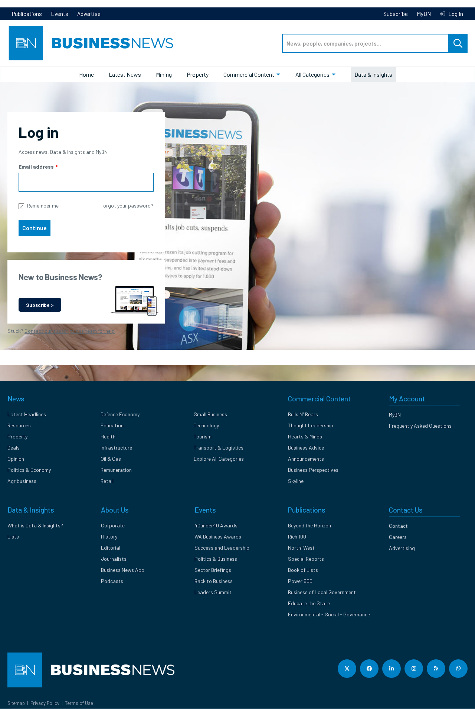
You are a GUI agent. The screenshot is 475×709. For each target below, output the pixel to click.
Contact (398, 526)
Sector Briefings (212, 570)
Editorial (110, 547)
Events (59, 13)
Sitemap (16, 703)
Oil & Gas (111, 458)
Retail (107, 481)
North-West (301, 547)
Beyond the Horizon (309, 525)
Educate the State (309, 603)
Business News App (122, 570)
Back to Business (213, 581)
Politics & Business (215, 559)
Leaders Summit (213, 592)
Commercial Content (248, 74)
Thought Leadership (310, 425)
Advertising (402, 548)
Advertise (89, 13)
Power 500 (300, 581)
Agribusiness (21, 481)
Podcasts (112, 581)
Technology (206, 425)
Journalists (114, 559)
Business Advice (306, 447)
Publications (27, 13)
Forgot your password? (127, 205)
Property (198, 74)
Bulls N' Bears (303, 414)
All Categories (312, 74)
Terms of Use (79, 703)
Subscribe (395, 13)
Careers (398, 537)
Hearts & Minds (305, 436)
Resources (19, 425)
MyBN (424, 13)
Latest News (125, 74)
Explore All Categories (219, 458)
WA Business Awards (217, 536)
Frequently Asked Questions (420, 426)
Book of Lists (303, 570)
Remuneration (116, 470)
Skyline (296, 481)
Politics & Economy (29, 470)
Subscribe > (40, 305)
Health (108, 436)
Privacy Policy (44, 703)
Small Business (210, 414)
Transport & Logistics (218, 447)
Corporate (113, 525)
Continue (34, 227)
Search (458, 43)
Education (112, 425)
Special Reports (306, 559)
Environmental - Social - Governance (329, 614)
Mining (164, 74)
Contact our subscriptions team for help (69, 331)
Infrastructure (116, 447)
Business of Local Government (322, 592)
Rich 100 (297, 536)
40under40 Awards (216, 525)
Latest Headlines (26, 414)
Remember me (43, 205)
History (109, 536)
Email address (36, 166)
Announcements (306, 458)
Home (86, 74)
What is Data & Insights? (35, 525)
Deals (13, 447)
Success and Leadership (221, 547)
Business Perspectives (313, 470)
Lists (13, 536)
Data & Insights (373, 74)
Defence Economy (120, 414)
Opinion (15, 458)
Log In (455, 13)
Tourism (203, 436)
